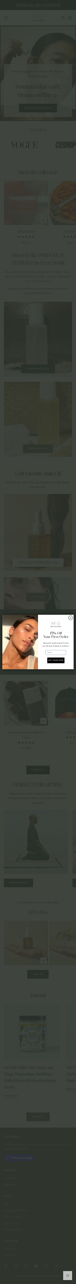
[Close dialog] (71, 618)
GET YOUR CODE (55, 660)
